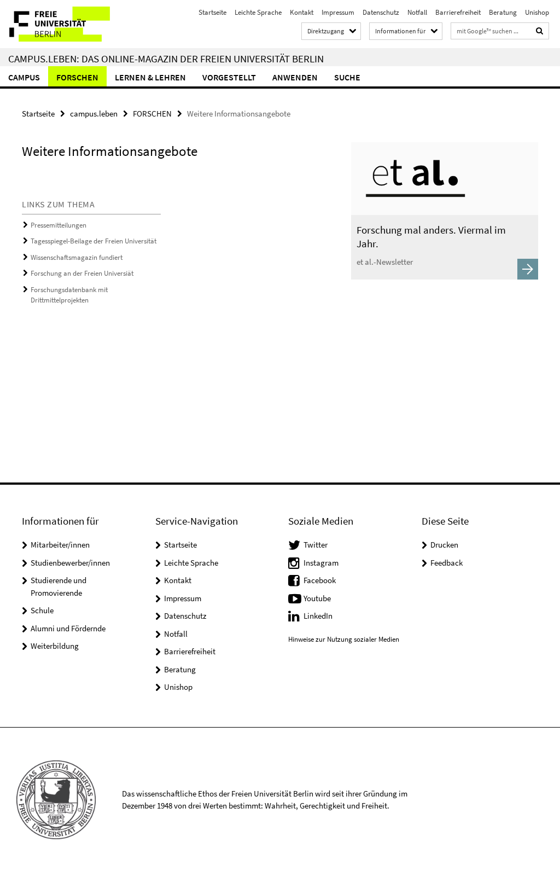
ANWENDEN (295, 77)
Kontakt (301, 12)
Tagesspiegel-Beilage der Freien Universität (93, 241)
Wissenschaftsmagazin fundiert (76, 257)
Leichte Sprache (258, 12)
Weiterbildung (55, 646)
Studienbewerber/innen (70, 562)
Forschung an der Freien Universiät (82, 273)
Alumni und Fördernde (68, 628)
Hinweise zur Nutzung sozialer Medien (343, 639)
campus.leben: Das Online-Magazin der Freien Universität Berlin (166, 58)
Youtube (317, 598)
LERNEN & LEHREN (150, 77)
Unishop (537, 12)
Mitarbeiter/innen (60, 544)
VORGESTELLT (229, 77)
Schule (42, 610)
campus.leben (94, 113)
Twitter (316, 544)
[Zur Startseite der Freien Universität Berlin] (72, 24)
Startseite (212, 12)
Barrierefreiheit (458, 12)
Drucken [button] (444, 544)
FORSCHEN (77, 77)
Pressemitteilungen (58, 225)
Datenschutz (381, 12)
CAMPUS (24, 77)
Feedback (446, 562)
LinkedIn (318, 616)
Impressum (338, 12)
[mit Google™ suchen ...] (540, 31)
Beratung (503, 12)
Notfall (417, 12)
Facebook (320, 580)
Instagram (321, 562)
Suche (347, 77)
